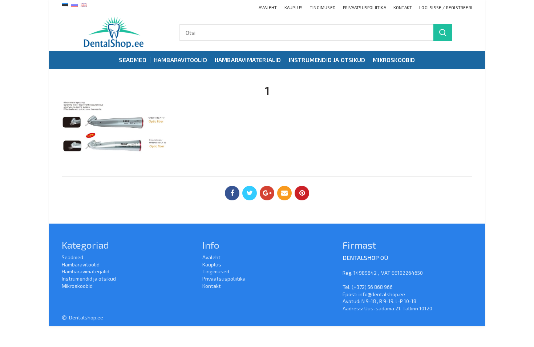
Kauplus (211, 264)
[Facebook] (232, 193)
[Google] (267, 193)
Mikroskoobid (77, 286)
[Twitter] (249, 193)
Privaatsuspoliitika (224, 278)
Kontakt (211, 286)
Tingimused (215, 271)
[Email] (284, 193)
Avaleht (211, 257)
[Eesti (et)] (65, 4)
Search (442, 32)
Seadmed (72, 257)
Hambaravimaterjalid (85, 271)
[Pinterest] (302, 193)
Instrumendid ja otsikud (89, 278)
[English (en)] (84, 4)
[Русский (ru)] (74, 4)
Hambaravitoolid (81, 264)
